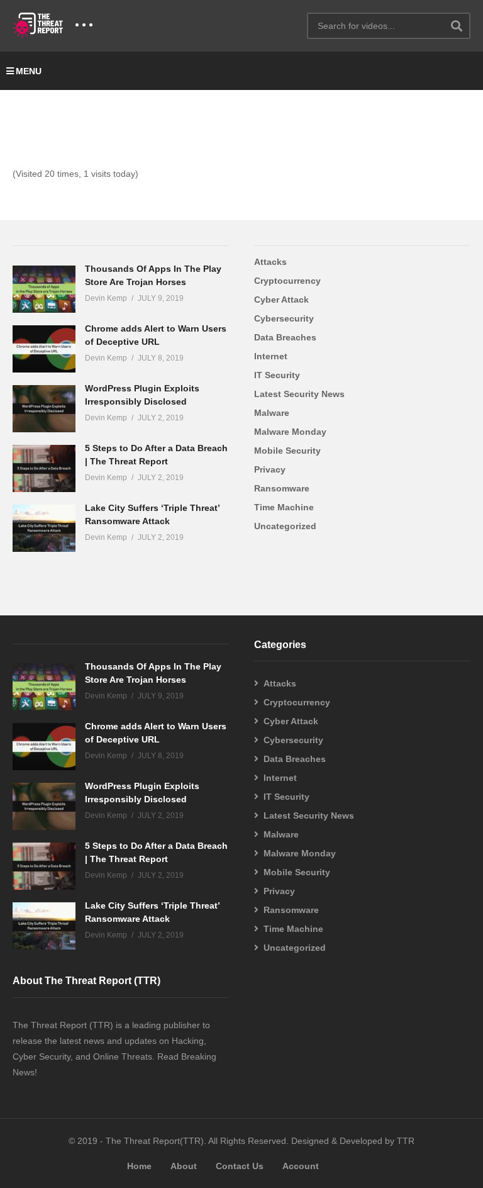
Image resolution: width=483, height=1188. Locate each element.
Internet (270, 356)
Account (300, 1166)
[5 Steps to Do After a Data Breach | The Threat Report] (44, 468)
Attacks (270, 262)
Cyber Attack (281, 299)
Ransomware (281, 488)
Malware (271, 413)
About (183, 1166)
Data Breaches (285, 337)
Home (139, 1166)
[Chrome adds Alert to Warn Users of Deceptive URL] (44, 349)
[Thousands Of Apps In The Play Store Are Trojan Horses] (44, 289)
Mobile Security (287, 451)
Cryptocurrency (287, 281)
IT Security (277, 375)
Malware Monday (290, 432)
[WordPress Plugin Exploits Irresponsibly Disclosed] (44, 408)
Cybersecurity (284, 318)
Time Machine (284, 507)
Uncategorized (285, 526)
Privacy (270, 469)
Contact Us (240, 1166)
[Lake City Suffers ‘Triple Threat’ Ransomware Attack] (44, 528)
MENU (29, 71)
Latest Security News (299, 394)
